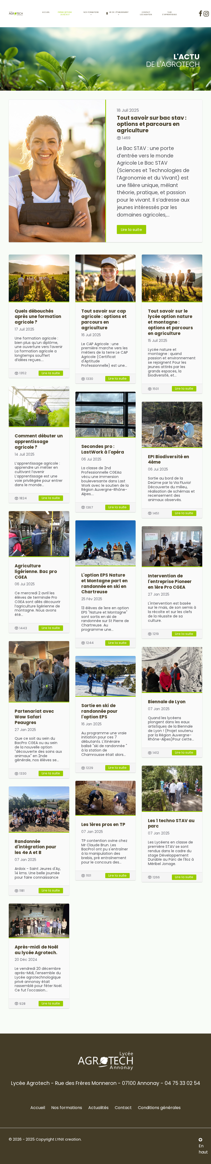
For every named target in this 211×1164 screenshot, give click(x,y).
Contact (123, 1108)
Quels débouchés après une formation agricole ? (38, 316)
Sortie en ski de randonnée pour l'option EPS (99, 711)
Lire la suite (131, 229)
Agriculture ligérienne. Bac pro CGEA (36, 571)
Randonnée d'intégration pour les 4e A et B (35, 847)
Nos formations (66, 1108)
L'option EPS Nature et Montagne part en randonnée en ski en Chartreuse (104, 583)
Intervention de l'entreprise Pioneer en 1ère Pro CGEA (170, 581)
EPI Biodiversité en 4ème (168, 459)
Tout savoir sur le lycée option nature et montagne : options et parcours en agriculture (170, 322)
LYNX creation (68, 1139)
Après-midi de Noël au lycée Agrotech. (36, 950)
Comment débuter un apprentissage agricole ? (39, 441)
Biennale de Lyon (167, 702)
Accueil (37, 1108)
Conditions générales (159, 1108)
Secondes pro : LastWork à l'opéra (102, 449)
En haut (203, 1149)
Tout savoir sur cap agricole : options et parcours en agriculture (104, 319)
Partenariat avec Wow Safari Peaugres (34, 717)
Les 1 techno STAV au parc (171, 823)
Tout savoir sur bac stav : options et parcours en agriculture (152, 124)
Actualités (98, 1108)
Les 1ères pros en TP (103, 824)
